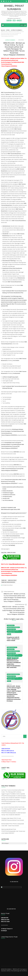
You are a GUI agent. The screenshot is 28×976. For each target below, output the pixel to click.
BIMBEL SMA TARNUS (12, 580)
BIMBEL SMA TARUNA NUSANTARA (8, 582)
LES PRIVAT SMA (11, 629)
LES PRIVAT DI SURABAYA (10, 40)
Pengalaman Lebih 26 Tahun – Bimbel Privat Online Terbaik (13, 638)
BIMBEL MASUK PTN (12, 647)
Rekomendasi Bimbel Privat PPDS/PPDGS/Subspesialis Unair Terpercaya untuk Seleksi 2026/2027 (13, 831)
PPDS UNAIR (15, 658)
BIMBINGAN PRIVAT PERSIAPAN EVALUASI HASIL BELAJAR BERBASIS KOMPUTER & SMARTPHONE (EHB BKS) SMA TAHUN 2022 (14, 663)
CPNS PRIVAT (11, 625)
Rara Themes (11, 970)
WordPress (24, 970)
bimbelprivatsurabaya (7, 585)
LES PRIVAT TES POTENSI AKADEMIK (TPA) (13, 631)
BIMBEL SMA (4, 580)
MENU (22, 25)
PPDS (9, 634)
